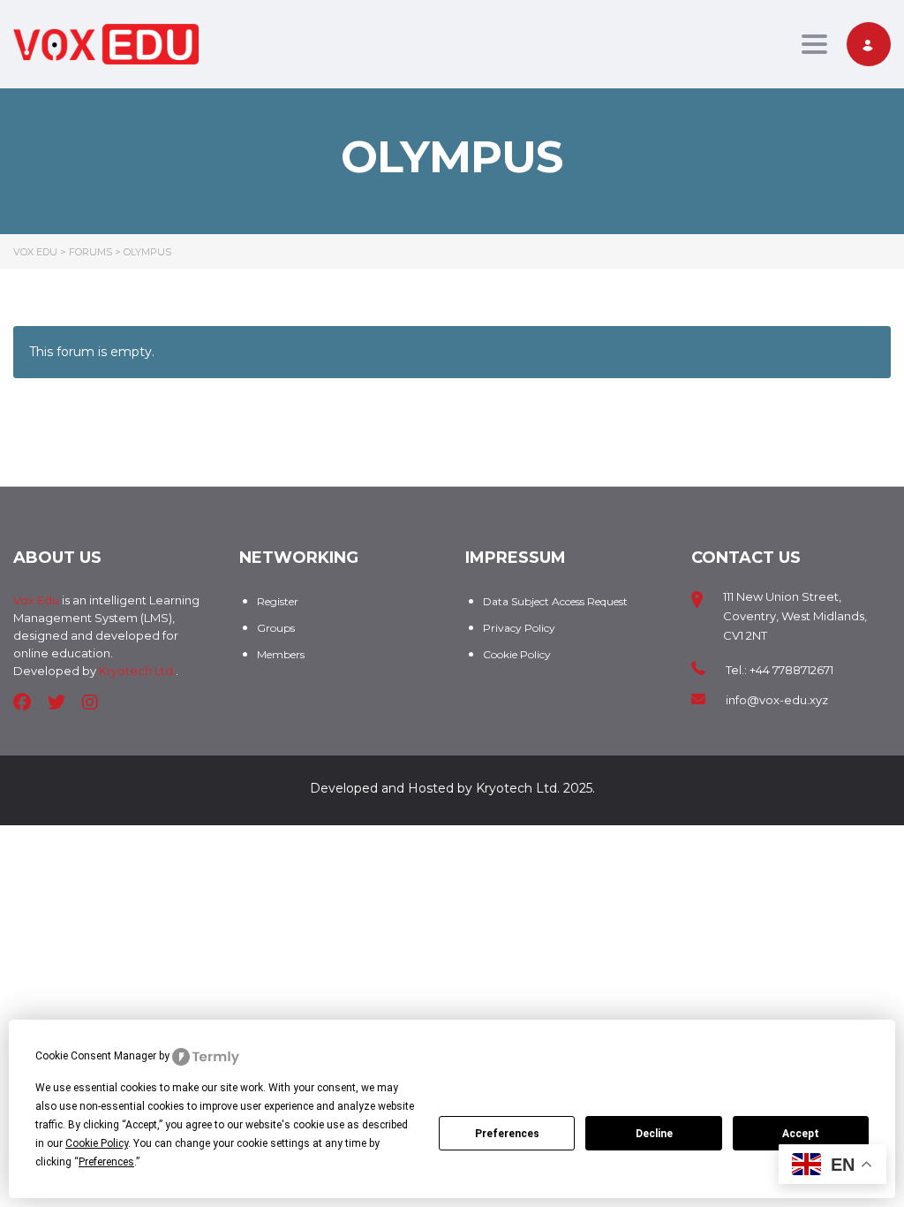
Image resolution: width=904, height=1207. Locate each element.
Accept (800, 1133)
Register (277, 601)
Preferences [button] (106, 1162)
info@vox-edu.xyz (777, 700)
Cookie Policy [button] (96, 1143)
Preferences (507, 1133)
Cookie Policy (517, 654)
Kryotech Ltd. (137, 671)
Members (281, 654)
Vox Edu (36, 600)
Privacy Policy (519, 627)
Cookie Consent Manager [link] (95, 1056)
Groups (276, 627)
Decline (654, 1133)
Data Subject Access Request (555, 601)
